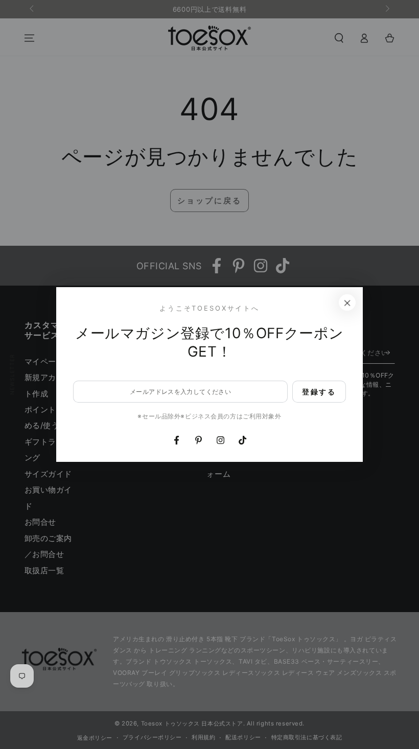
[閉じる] (347, 302)
